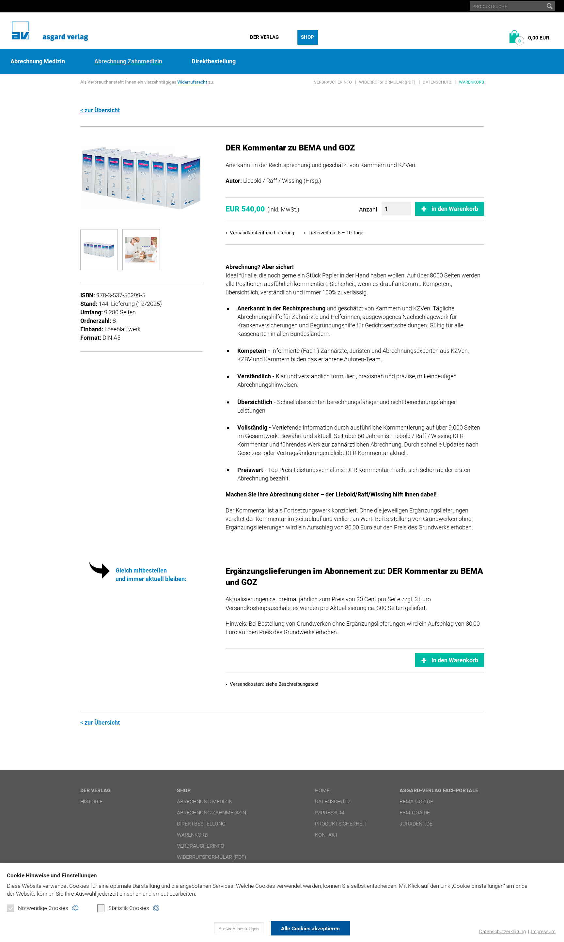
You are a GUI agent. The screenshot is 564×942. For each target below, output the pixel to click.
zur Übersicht (102, 110)
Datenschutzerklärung (502, 931)
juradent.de (416, 824)
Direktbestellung (214, 61)
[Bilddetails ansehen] (141, 177)
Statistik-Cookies (128, 908)
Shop (307, 37)
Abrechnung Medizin (37, 61)
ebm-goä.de (415, 812)
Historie (91, 801)
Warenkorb (471, 82)
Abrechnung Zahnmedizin (128, 61)
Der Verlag (264, 37)
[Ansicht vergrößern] (99, 249)
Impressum (543, 931)
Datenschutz (437, 82)
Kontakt (326, 835)
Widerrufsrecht (192, 82)
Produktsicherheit (341, 824)
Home (322, 790)
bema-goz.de (416, 801)
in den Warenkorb (454, 208)
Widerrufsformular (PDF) (387, 82)
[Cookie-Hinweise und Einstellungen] (75, 908)
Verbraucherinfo (333, 82)
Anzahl (368, 209)
